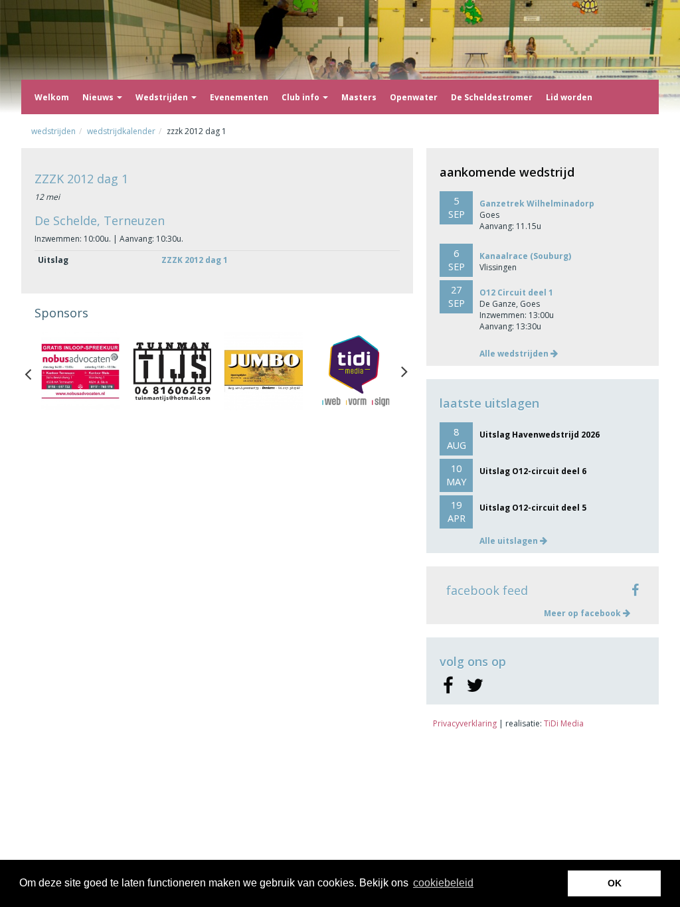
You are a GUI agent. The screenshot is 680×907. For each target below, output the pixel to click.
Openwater (414, 97)
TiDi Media (564, 723)
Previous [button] (34, 371)
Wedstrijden (162, 97)
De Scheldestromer (492, 97)
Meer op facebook (583, 613)
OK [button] (615, 883)
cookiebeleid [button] (443, 882)
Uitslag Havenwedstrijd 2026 (539, 434)
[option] (80, 371)
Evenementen (239, 97)
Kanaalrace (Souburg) (525, 256)
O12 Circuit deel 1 (516, 292)
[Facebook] (448, 686)
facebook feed (487, 590)
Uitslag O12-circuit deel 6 (532, 471)
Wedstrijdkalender (121, 131)
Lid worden (569, 97)
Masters (359, 97)
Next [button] (404, 371)
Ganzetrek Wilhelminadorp (536, 203)
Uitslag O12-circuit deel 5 (532, 507)
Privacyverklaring (465, 723)
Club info (301, 97)
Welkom (52, 97)
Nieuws (99, 97)
